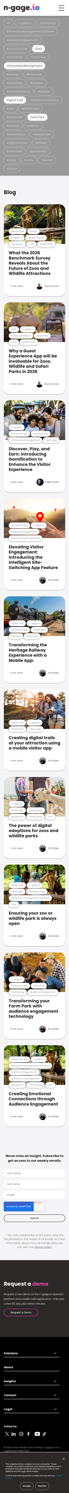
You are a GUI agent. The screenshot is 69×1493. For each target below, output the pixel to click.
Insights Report (17, 143)
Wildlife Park (30, 108)
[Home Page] (22, 8)
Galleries (33, 126)
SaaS (10, 108)
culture (12, 168)
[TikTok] (46, 1436)
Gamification (16, 134)
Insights (10, 1381)
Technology (48, 23)
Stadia (11, 160)
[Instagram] (23, 1436)
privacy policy (43, 1247)
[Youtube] (38, 1436)
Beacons (44, 91)
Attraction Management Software (30, 31)
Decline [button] (42, 1486)
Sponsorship (38, 151)
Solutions (11, 1353)
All (8, 23)
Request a (26, 1284)
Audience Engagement (22, 40)
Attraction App (17, 48)
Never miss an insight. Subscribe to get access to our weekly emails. (35, 1158)
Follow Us (10, 1426)
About (8, 1367)
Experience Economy (45, 100)
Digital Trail (15, 100)
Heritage (13, 74)
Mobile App (34, 74)
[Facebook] (31, 1436)
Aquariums (14, 83)
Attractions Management (24, 66)
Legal (8, 1409)
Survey (28, 160)
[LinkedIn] (15, 1436)
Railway (41, 143)
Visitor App (38, 57)
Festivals (13, 126)
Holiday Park (42, 134)
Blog (10, 192)
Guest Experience (18, 91)
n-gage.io (25, 23)
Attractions (15, 57)
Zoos (38, 48)
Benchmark (15, 117)
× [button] (62, 1459)
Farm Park (37, 117)
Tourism (47, 160)
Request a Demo (21, 1312)
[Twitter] (8, 1436)
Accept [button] (27, 1486)
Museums (36, 83)
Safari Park (14, 151)
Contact (10, 1395)
